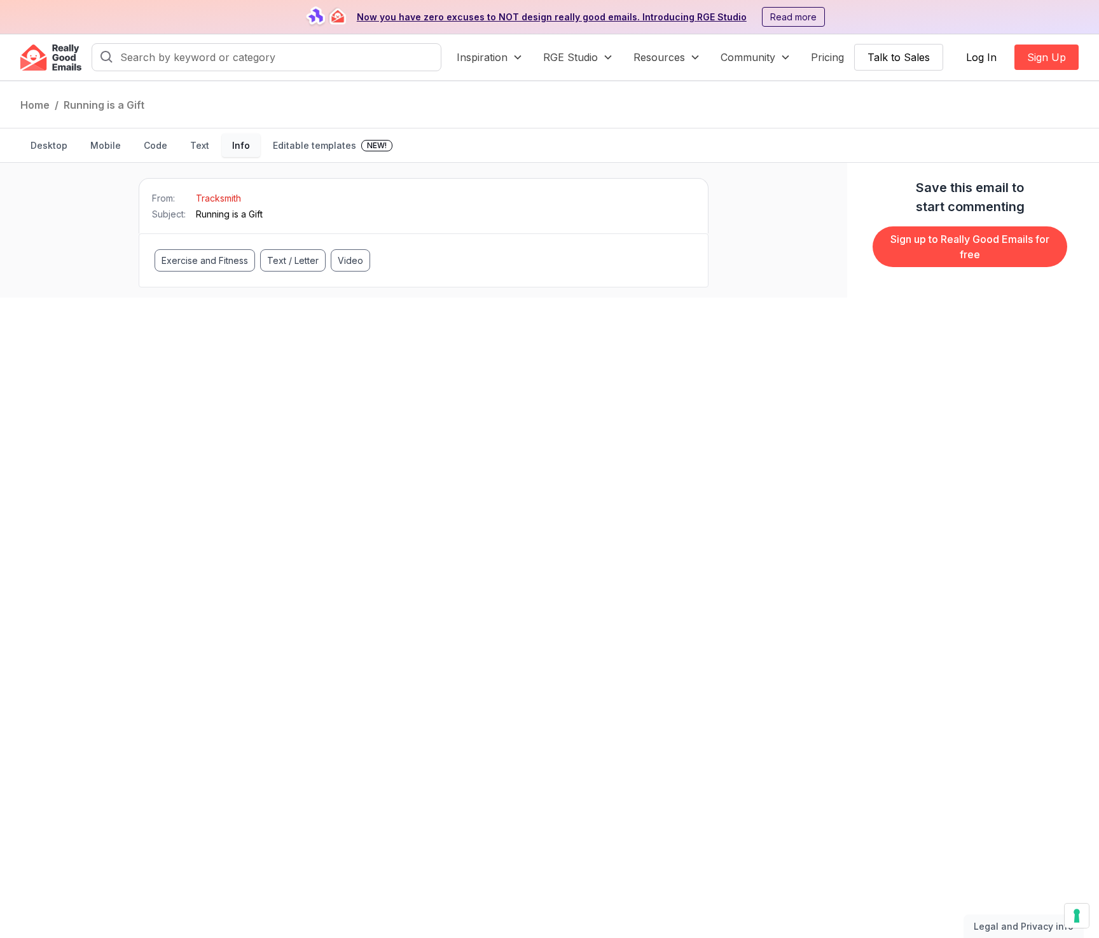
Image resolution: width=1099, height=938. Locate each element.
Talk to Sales (898, 57)
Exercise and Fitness (205, 260)
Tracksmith (218, 198)
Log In (981, 57)
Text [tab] (199, 145)
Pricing (827, 57)
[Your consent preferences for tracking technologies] (1077, 916)
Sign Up (1046, 57)
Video (350, 260)
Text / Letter (293, 260)
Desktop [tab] (49, 145)
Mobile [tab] (105, 145)
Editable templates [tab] (330, 145)
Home (35, 105)
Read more (793, 16)
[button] (489, 57)
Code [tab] (155, 145)
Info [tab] (241, 145)
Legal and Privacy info (1024, 926)
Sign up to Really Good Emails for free (969, 247)
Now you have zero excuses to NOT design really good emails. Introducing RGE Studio (552, 16)
